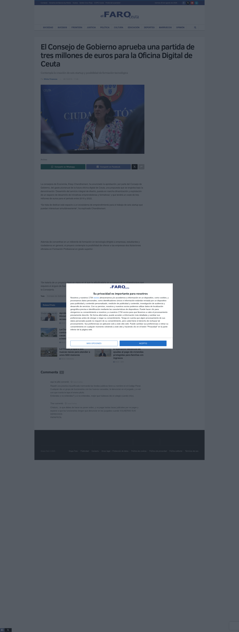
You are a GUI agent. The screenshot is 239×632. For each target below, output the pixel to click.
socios (96, 298)
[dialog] (119, 316)
